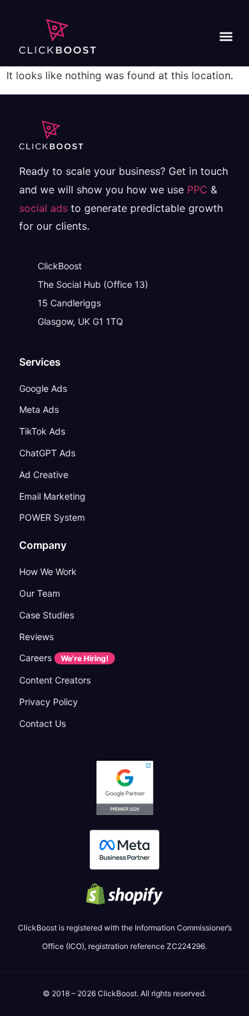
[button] (225, 36)
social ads (43, 208)
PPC (197, 189)
